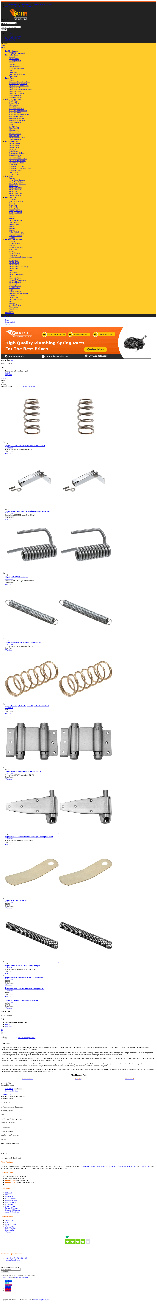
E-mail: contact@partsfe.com (43, 4)
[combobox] (11, 27)
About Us (8, 6)
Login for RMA (10, 1224)
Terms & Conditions (12, 1212)
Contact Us (16, 6)
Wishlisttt (8, 1232)
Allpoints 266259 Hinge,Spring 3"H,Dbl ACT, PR (23, 771)
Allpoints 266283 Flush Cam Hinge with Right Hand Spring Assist (29, 837)
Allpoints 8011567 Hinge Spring (16, 577)
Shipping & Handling (12, 1210)
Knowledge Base (11, 1200)
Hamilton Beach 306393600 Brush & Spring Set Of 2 (24, 977)
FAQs (7, 1222)
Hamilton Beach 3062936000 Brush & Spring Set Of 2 (24, 989)
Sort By (3, 386)
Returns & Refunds (11, 1208)
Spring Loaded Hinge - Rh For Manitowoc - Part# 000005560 (27, 511)
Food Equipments (11, 51)
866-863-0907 (10, 1258)
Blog (6, 1194)
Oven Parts (9, 176)
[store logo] (18, 19)
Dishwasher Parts (11, 55)
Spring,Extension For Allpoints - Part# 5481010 (22, 1000)
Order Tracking (10, 1228)
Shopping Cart (10, 1230)
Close (3, 45)
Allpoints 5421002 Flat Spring (16, 900)
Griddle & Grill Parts (13, 99)
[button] (8, 453)
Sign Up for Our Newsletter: (10, 1267)
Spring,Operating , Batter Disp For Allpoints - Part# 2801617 (27, 706)
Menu (3, 47)
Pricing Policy (10, 1204)
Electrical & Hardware (13, 240)
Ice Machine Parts (11, 141)
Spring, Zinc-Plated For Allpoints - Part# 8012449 (23, 642)
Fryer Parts (9, 78)
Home (7, 320)
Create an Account (15, 36)
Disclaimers (9, 1196)
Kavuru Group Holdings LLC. (42, 1299)
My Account (9, 313)
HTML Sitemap (10, 1198)
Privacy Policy (10, 1206)
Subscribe (5, 1271)
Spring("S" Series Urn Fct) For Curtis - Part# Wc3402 (25, 446)
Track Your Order (27, 6)
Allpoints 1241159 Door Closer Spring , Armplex (22, 966)
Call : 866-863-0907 (12, 4)
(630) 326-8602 (25, 4)
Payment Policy (10, 1202)
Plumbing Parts (10, 197)
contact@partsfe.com (13, 1260)
